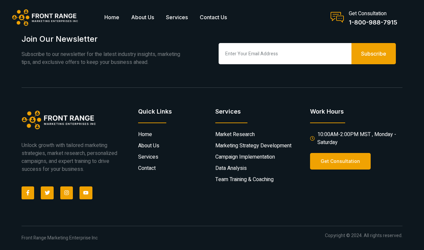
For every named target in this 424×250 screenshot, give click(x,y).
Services (177, 17)
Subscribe (373, 53)
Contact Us (213, 17)
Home (111, 17)
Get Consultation (368, 14)
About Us (142, 17)
